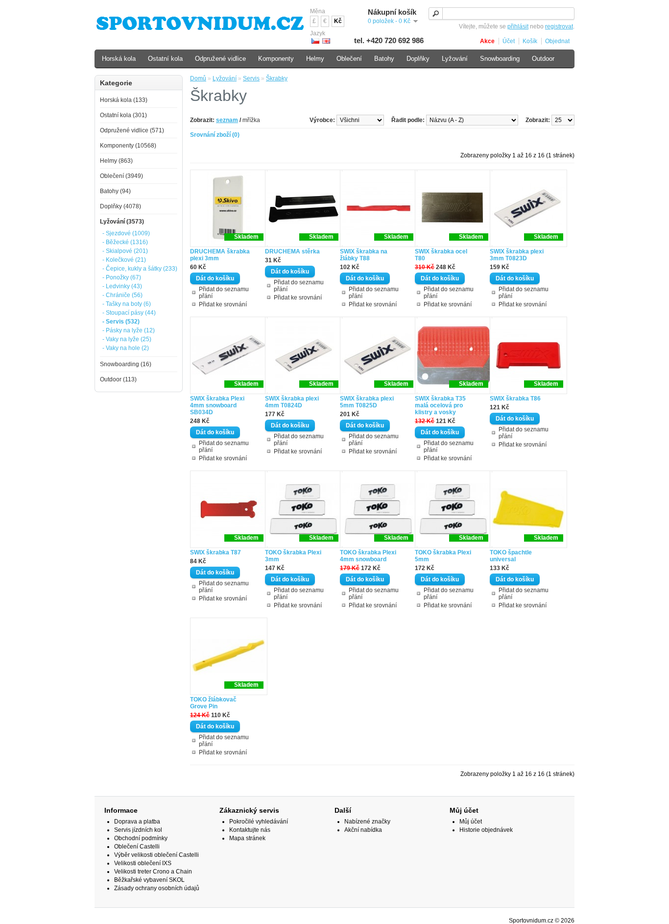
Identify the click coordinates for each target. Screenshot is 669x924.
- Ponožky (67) (121, 277)
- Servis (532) (121, 321)
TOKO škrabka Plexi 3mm (293, 556)
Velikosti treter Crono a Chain (153, 871)
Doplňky (418, 58)
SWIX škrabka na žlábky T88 (363, 255)
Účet (508, 41)
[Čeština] (315, 41)
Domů (198, 78)
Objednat (557, 41)
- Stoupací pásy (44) (129, 312)
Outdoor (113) (118, 379)
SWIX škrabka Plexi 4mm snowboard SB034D (217, 405)
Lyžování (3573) (122, 221)
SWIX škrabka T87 (215, 552)
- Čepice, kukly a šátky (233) (139, 268)
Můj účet (470, 821)
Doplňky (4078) (120, 206)
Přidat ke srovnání (223, 304)
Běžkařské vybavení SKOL (149, 879)
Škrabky (276, 78)
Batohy (384, 58)
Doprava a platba (137, 821)
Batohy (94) (115, 191)
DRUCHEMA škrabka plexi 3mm (220, 255)
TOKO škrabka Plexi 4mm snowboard (368, 556)
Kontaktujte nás (249, 829)
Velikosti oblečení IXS (142, 863)
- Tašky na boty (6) (126, 303)
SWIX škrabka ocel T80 (441, 255)
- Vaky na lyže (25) (126, 339)
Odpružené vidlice (220, 58)
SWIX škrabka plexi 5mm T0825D (367, 402)
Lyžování (225, 78)
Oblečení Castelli (137, 846)
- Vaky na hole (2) (125, 348)
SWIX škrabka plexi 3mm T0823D (517, 255)
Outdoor (543, 58)
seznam (227, 120)
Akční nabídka (363, 829)
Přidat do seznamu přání (224, 293)
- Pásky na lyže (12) (128, 330)
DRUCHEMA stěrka (292, 251)
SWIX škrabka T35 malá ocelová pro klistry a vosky (440, 405)
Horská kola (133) (123, 100)
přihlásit (517, 26)
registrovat (559, 26)
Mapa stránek (247, 838)
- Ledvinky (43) (122, 286)
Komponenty (276, 58)
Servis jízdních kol (138, 829)
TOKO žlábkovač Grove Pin (213, 703)
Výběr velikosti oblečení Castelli (156, 854)
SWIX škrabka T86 (515, 398)
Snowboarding (500, 58)
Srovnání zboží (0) (214, 134)
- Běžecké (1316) (125, 242)
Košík (530, 41)
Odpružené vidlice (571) (132, 130)
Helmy (315, 58)
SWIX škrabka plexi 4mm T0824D (292, 402)
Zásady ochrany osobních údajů (156, 888)
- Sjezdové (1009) (126, 233)
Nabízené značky (367, 821)
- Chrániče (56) (122, 295)
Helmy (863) (116, 160)
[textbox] (501, 13)
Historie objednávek (486, 829)
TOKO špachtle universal (511, 556)
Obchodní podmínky (140, 838)
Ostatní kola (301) (123, 115)
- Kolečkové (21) (124, 259)
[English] (326, 41)
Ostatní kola (165, 58)
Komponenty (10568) (128, 145)
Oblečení (349, 58)
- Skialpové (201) (125, 251)
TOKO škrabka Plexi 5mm (443, 556)
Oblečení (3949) (121, 176)
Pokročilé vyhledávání (258, 821)
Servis (251, 78)
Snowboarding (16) (125, 364)
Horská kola (119, 58)
